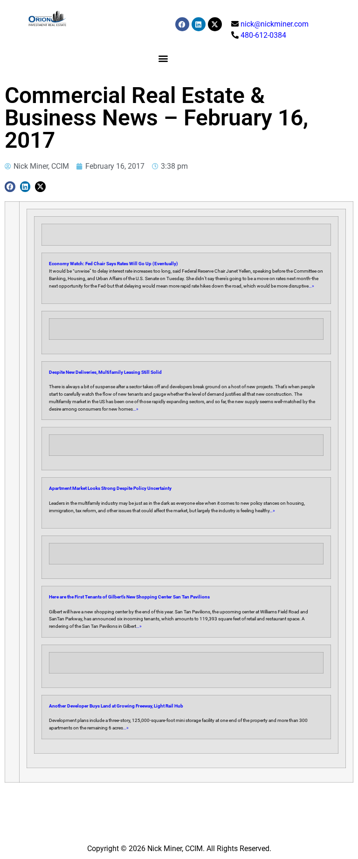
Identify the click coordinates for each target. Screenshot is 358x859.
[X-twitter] (215, 24)
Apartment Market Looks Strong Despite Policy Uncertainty (110, 488)
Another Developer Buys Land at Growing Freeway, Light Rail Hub (116, 706)
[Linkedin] (199, 24)
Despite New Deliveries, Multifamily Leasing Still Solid (105, 372)
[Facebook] (182, 24)
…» (311, 286)
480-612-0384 (263, 35)
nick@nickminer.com (275, 24)
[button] (163, 58)
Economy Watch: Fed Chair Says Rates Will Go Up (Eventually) (113, 264)
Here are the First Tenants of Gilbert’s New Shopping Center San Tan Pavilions (129, 597)
